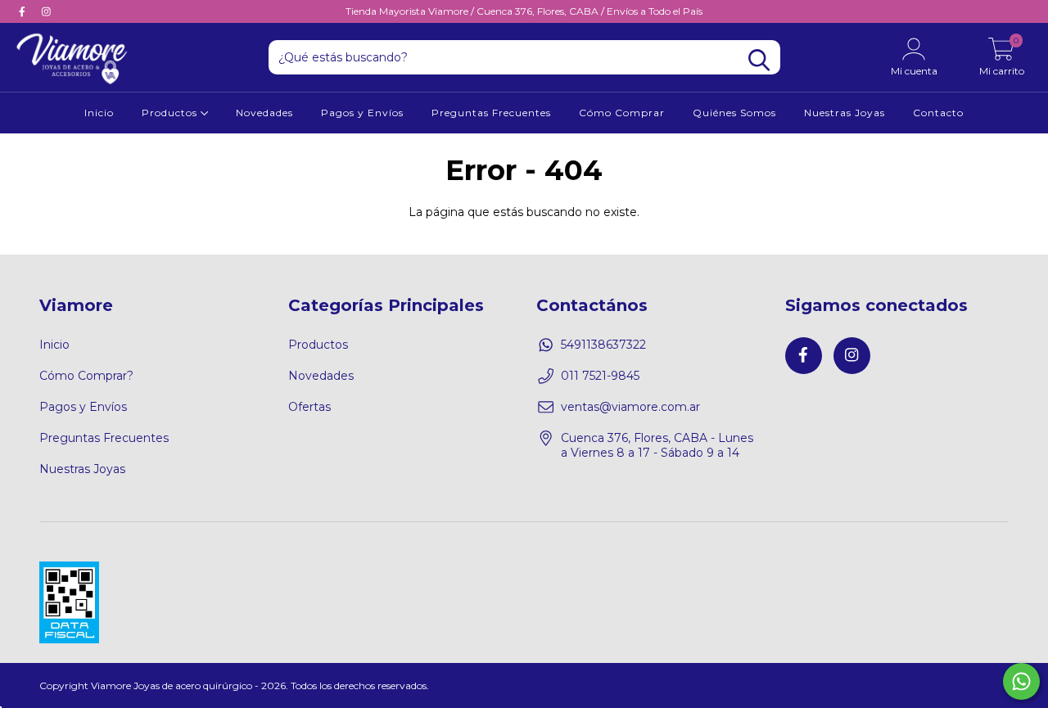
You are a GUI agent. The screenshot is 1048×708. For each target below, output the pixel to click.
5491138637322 (603, 344)
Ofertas (309, 406)
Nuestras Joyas (844, 112)
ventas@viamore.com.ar (630, 406)
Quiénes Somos (734, 112)
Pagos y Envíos (362, 112)
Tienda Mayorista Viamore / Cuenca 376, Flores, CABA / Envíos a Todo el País (524, 11)
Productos (171, 112)
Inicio (99, 112)
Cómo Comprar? (86, 375)
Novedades (264, 112)
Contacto (938, 112)
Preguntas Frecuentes (491, 112)
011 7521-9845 (600, 375)
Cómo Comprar (622, 112)
